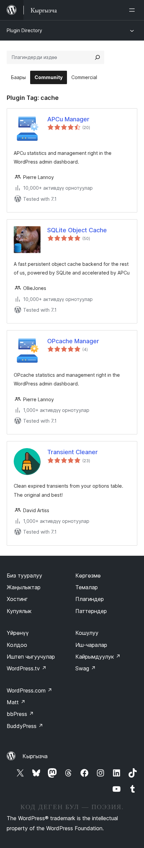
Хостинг (17, 599)
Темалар (86, 587)
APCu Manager (68, 119)
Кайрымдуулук (98, 656)
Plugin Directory (24, 30)
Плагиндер (89, 599)
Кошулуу (86, 632)
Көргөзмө (88, 575)
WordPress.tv (27, 668)
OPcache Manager (73, 341)
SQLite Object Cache (77, 230)
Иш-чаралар (91, 645)
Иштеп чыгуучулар (31, 656)
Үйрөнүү (18, 632)
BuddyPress (25, 726)
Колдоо (17, 645)
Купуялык (19, 611)
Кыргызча (35, 756)
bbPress (20, 714)
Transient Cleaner (72, 452)
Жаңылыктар (24, 587)
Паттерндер (91, 611)
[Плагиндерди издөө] (97, 57)
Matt (16, 702)
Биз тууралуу (24, 575)
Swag (85, 668)
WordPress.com (29, 690)
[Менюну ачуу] (133, 10)
